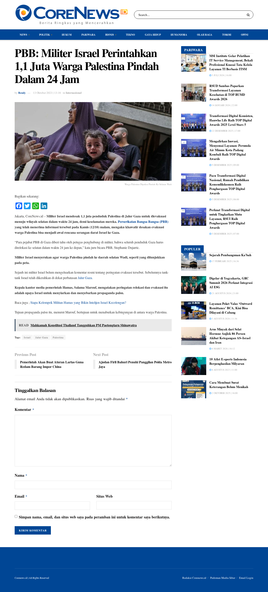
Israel (27, 337)
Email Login (246, 578)
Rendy (22, 93)
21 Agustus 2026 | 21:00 (224, 293)
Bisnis (109, 34)
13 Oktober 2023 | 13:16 (47, 93)
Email (21, 496)
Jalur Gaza (41, 337)
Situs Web (104, 496)
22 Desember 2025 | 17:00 (225, 130)
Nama (21, 475)
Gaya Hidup (153, 34)
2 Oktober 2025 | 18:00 (224, 393)
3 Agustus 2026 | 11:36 (224, 318)
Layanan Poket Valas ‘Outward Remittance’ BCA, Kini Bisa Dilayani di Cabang (230, 308)
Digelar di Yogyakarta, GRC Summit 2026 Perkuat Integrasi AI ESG (231, 282)
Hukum (67, 34)
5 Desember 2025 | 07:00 (225, 233)
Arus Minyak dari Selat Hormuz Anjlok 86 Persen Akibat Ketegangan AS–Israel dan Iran (229, 336)
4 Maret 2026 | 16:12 (223, 348)
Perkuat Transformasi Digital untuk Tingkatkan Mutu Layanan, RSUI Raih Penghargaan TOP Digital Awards (229, 219)
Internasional (74, 93)
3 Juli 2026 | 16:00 (221, 75)
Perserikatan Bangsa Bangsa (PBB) (143, 221)
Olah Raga (204, 34)
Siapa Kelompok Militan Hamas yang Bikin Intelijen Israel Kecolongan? (78, 302)
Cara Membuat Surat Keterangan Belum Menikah (228, 384)
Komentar (24, 409)
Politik (44, 34)
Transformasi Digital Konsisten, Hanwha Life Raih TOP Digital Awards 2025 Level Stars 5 (231, 120)
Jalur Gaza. (85, 277)
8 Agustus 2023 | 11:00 (224, 369)
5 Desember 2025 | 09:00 (225, 164)
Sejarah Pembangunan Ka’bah (230, 255)
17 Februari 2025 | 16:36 (225, 261)
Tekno (130, 34)
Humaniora (179, 34)
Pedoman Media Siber (222, 578)
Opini (244, 34)
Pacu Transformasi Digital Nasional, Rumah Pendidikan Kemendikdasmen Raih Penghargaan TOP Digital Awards (229, 184)
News (23, 34)
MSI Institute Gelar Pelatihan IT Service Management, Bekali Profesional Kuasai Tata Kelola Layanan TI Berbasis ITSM (231, 62)
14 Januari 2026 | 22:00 (224, 105)
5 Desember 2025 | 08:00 (225, 199)
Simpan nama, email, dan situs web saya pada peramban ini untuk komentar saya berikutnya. (94, 517)
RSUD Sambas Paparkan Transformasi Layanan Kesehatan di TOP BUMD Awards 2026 (227, 92)
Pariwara (88, 34)
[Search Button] (249, 14)
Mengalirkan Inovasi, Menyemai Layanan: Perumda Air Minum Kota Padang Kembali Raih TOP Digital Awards (230, 150)
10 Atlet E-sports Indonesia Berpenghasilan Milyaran (228, 361)
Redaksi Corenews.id (194, 578)
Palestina (58, 337)
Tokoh (226, 34)
